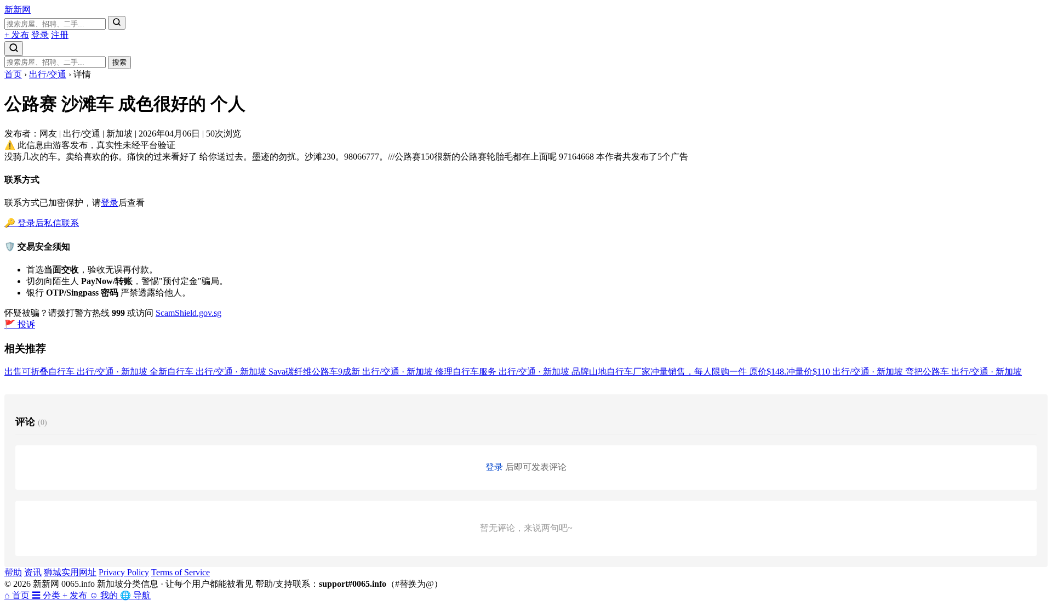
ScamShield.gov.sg (188, 313)
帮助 (13, 572)
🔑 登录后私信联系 (41, 223)
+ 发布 (16, 34)
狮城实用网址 (70, 572)
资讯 (33, 572)
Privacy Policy (124, 572)
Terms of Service (180, 572)
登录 (40, 34)
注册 (59, 34)
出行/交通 (47, 74)
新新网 (17, 9)
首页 (13, 74)
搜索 (119, 62)
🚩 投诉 (19, 324)
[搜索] (116, 23)
